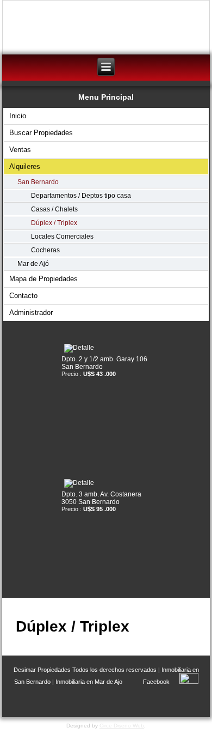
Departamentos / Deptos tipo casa (81, 195)
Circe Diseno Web (121, 726)
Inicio (17, 116)
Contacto (23, 296)
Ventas (20, 149)
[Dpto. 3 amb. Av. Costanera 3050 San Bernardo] (106, 483)
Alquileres (24, 166)
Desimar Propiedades (42, 669)
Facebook (156, 681)
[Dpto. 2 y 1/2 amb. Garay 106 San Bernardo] (106, 348)
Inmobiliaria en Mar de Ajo (88, 681)
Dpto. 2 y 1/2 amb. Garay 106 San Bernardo (104, 363)
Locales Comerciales (62, 236)
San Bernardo (38, 182)
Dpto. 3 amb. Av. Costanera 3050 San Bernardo (101, 498)
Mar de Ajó (33, 264)
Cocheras (45, 250)
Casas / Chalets (54, 209)
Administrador (31, 312)
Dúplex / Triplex (54, 223)
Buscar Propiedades (41, 133)
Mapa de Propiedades (43, 279)
